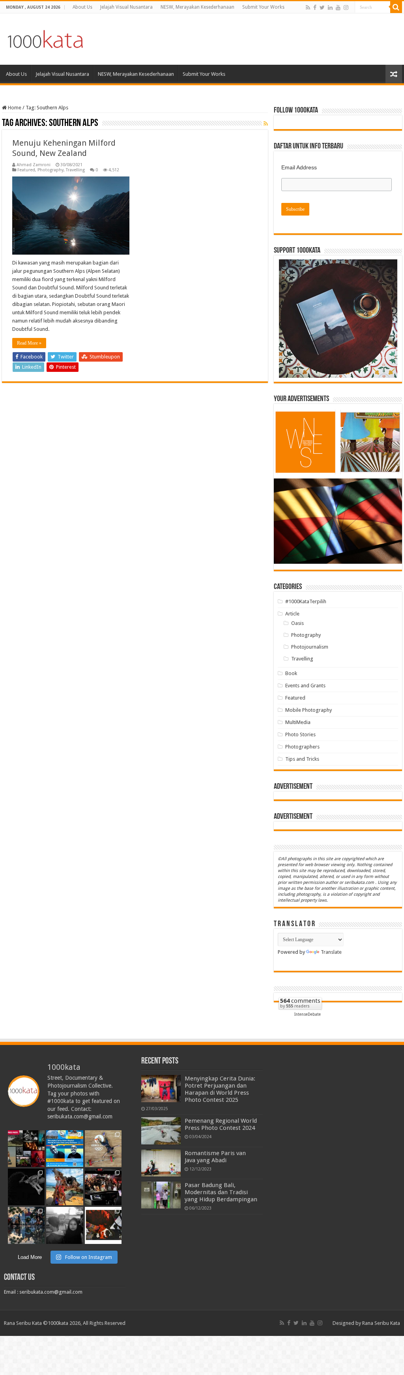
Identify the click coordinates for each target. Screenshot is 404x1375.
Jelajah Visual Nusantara (126, 7)
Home (14, 108)
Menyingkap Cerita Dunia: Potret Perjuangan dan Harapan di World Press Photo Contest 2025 (220, 1089)
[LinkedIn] (330, 7)
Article (292, 614)
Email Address (299, 167)
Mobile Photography (308, 710)
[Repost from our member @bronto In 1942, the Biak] (64, 1187)
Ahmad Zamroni (33, 164)
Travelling (75, 170)
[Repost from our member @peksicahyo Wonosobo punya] (103, 1225)
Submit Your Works (263, 7)
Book (291, 673)
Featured (26, 170)
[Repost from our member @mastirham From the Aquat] (26, 1187)
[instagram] (346, 7)
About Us (82, 7)
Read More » (29, 343)
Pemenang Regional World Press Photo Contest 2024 (221, 1124)
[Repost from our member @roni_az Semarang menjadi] (26, 1225)
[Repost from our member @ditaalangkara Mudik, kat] (103, 1187)
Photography (50, 170)
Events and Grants (305, 685)
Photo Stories (300, 734)
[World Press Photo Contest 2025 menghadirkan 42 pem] (26, 1148)
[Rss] (308, 7)
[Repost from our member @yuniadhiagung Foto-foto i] (64, 1225)
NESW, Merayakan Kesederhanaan (197, 7)
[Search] (396, 7)
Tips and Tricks (302, 759)
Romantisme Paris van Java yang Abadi (215, 1157)
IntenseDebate (307, 1014)
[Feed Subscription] (266, 123)
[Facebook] (314, 7)
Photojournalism (309, 647)
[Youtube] (338, 7)
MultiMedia (297, 722)
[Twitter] (322, 7)
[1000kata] (45, 37)
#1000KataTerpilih (305, 601)
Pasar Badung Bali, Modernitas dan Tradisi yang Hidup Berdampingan (221, 1192)
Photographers (302, 747)
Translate (331, 952)
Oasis (297, 623)
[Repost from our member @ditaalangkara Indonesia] (103, 1148)
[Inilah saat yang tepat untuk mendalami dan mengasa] (64, 1148)
